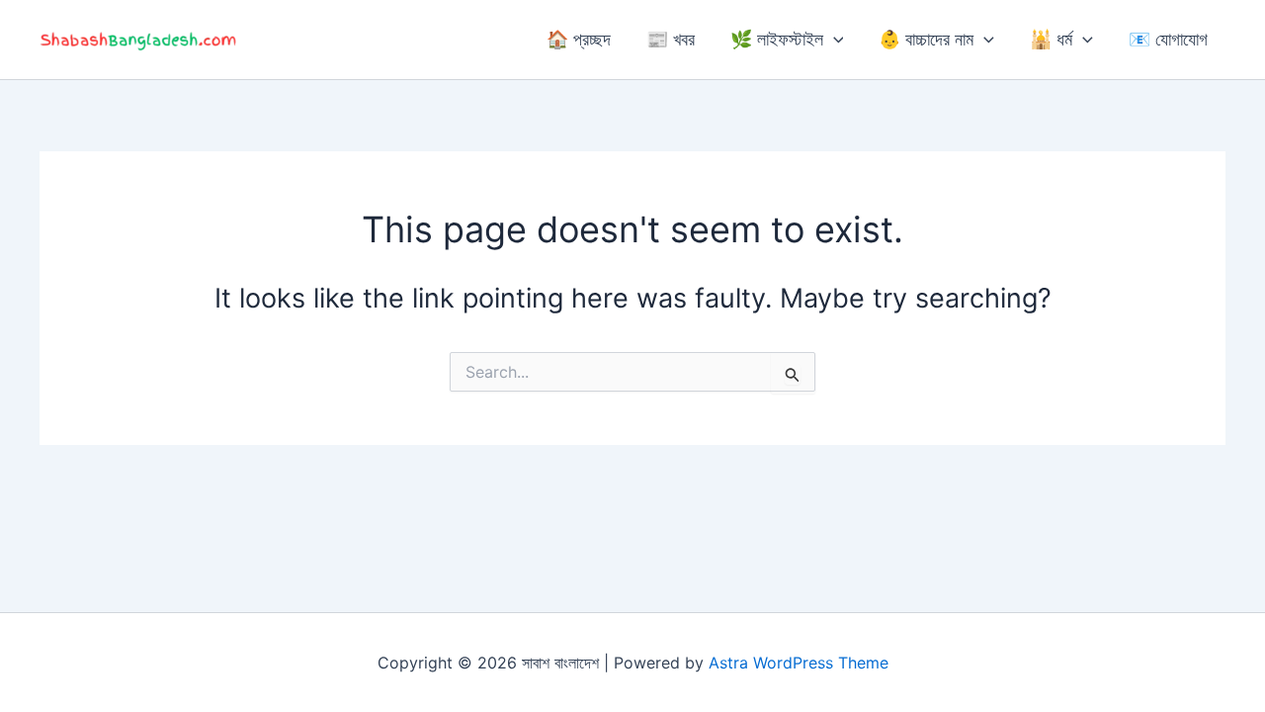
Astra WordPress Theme (798, 662)
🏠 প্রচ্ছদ (579, 39)
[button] (833, 39)
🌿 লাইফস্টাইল (776, 39)
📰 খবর (670, 39)
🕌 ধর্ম (1051, 39)
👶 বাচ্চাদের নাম (926, 39)
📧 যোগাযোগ (1168, 39)
